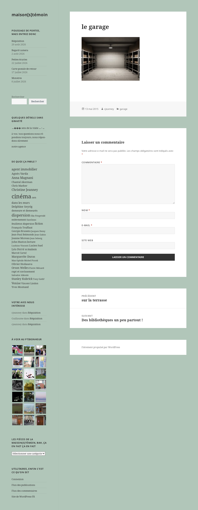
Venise (16, 283)
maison (32, 249)
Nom (86, 210)
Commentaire (92, 162)
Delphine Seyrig (22, 206)
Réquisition (18, 41)
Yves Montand (20, 287)
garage (123, 109)
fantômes (31, 219)
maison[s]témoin (30, 14)
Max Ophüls (18, 260)
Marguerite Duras (23, 256)
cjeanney (109, 109)
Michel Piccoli (31, 260)
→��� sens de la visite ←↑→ (28, 128)
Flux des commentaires (24, 490)
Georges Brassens (21, 231)
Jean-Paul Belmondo (23, 234)
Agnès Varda (20, 173)
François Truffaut (22, 227)
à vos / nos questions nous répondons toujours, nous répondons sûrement (29, 137)
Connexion (18, 479)
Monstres (17, 78)
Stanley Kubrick (22, 279)
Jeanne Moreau (21, 238)
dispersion (21, 215)
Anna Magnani (22, 178)
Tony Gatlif (38, 279)
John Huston (19, 242)
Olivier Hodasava (22, 264)
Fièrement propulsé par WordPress (101, 347)
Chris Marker (19, 185)
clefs (34, 197)
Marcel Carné (19, 252)
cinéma (21, 196)
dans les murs (21, 203)
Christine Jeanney (25, 190)
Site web (87, 240)
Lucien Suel (36, 245)
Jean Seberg (36, 238)
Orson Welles (20, 268)
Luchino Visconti (20, 245)
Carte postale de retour (24, 68)
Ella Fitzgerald (38, 215)
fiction (39, 223)
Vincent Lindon (29, 283)
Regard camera (20, 50)
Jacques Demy (38, 231)
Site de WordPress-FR (23, 496)
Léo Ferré (18, 249)
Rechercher (18, 96)
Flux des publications (23, 485)
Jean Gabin (40, 234)
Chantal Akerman (22, 182)
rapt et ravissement (23, 271)
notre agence (19, 146)
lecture (31, 242)
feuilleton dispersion (23, 223)
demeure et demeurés (25, 210)
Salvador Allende (20, 275)
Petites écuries (19, 59)
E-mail (87, 225)
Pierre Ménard (36, 268)
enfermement (19, 219)
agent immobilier (24, 169)
